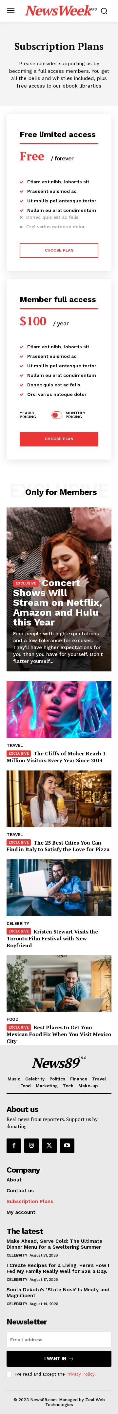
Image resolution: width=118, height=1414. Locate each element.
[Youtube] (67, 1145)
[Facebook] (14, 1145)
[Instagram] (31, 1145)
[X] (49, 1145)
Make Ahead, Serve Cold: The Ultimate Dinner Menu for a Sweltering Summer (54, 1244)
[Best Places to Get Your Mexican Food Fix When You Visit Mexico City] (59, 983)
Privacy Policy (80, 1374)
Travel (15, 745)
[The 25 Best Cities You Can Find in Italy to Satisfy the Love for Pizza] (59, 798)
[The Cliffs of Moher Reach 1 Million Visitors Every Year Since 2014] (59, 709)
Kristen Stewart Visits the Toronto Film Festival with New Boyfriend (52, 938)
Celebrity (18, 923)
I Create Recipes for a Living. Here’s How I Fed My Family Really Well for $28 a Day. (58, 1268)
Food (12, 1019)
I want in (55, 1358)
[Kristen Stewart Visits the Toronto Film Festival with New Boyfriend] (59, 887)
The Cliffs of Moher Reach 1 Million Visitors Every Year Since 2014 (56, 757)
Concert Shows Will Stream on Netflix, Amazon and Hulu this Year (57, 602)
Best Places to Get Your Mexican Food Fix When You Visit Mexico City (59, 1034)
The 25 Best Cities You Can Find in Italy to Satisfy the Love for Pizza (58, 846)
